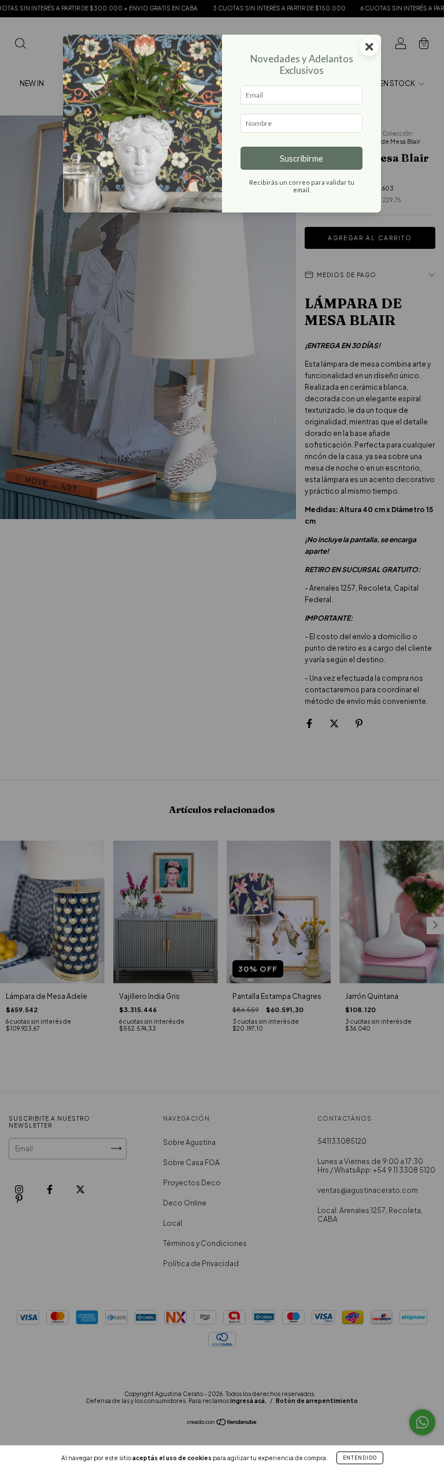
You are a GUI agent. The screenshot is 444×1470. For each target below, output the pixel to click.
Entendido (360, 1458)
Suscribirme (301, 158)
